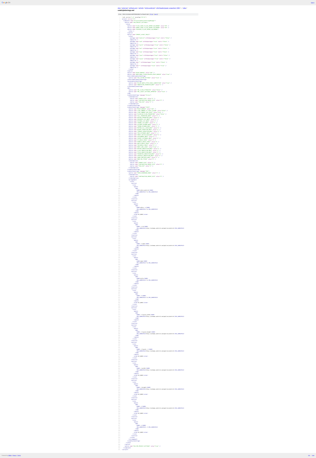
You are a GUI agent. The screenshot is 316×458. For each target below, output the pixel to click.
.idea (184, 8)
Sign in (312, 2)
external (125, 8)
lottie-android (150, 8)
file (151, 14)
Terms (19, 455)
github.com (133, 8)
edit (156, 14)
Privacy (14, 455)
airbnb (141, 8)
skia (119, 8)
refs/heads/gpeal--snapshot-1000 (168, 8)
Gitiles (10, 455)
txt (309, 455)
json (313, 455)
